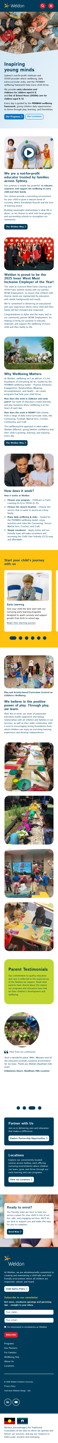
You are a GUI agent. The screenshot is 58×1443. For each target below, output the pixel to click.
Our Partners (10, 1348)
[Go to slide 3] (26, 638)
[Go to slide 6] (44, 638)
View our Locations (20, 1179)
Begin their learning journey (21, 623)
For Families (10, 1352)
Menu (51, 6)
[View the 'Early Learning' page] (28, 587)
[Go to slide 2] (20, 638)
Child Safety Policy (15, 1289)
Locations (9, 1366)
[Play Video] (29, 153)
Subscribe (11, 1334)
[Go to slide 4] (32, 638)
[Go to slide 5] (38, 638)
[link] (29, 767)
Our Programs (13, 116)
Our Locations (34, 116)
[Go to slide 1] (13, 638)
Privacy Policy (9, 1386)
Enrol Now (14, 1231)
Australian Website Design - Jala (17, 1391)
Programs (9, 1343)
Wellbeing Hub (11, 1357)
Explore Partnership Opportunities (27, 1138)
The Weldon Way (15, 226)
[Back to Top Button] (52, 1437)
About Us (9, 1361)
